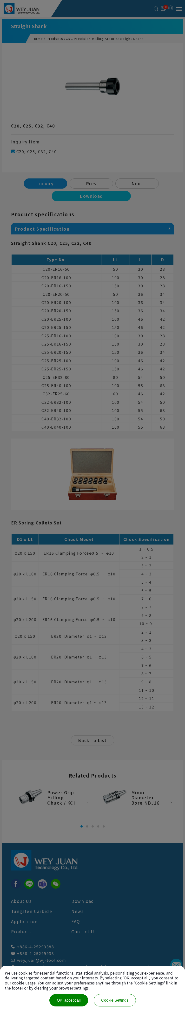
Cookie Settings (114, 1000)
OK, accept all (69, 1000)
